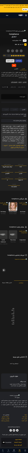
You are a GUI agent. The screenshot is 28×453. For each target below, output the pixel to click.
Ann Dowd (22, 214)
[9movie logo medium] (21, 15)
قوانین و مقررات (5, 419)
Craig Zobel (22, 242)
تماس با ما (24, 419)
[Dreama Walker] (13, 206)
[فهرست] (26, 15)
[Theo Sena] (13, 234)
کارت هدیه (24, 421)
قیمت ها (25, 417)
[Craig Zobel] (22, 234)
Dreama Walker (13, 214)
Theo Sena (13, 242)
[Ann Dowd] (22, 206)
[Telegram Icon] (17, 430)
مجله (26, 415)
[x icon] (14, 430)
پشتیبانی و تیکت (5, 421)
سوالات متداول (5, 417)
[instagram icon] (10, 430)
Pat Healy (3, 214)
